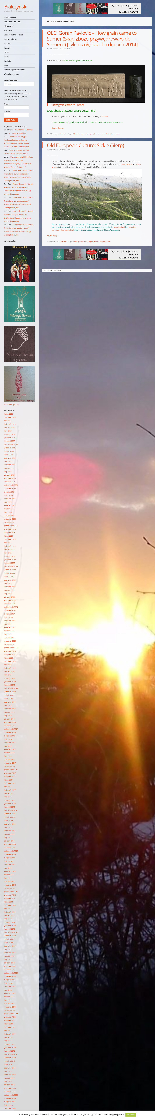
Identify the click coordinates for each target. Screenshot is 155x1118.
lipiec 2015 (8, 861)
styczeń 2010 (9, 1085)
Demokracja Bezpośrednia (14, 69)
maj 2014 (8, 908)
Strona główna (10, 17)
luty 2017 (8, 797)
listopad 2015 (9, 847)
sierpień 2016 (9, 817)
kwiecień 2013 (10, 952)
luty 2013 (8, 959)
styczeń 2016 (9, 841)
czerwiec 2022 (10, 580)
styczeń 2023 (9, 556)
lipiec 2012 (8, 983)
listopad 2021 (9, 604)
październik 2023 (11, 526)
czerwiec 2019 (10, 702)
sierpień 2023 (9, 532)
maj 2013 (8, 949)
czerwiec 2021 (10, 620)
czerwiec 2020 (10, 661)
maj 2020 (8, 664)
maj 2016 (8, 827)
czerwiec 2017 (10, 783)
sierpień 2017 (9, 776)
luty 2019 (8, 715)
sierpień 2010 (9, 1061)
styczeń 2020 (9, 678)
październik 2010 (11, 1054)
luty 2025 (8, 471)
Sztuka (6, 52)
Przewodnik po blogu (12, 22)
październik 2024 (11, 485)
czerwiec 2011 (10, 1027)
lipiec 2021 (8, 617)
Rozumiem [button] (131, 1115)
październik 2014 (11, 892)
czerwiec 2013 (10, 946)
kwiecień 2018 (10, 749)
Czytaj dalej (58, 128)
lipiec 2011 (8, 1024)
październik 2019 (11, 688)
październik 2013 (11, 932)
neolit (75, 241)
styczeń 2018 (9, 759)
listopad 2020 (9, 644)
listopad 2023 (9, 522)
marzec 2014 (9, 915)
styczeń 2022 (9, 597)
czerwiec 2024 (10, 498)
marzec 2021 (9, 631)
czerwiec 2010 (10, 1068)
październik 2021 (11, 607)
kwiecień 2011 (10, 1034)
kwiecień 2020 (10, 668)
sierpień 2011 (9, 1020)
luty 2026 (8, 431)
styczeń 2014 (9, 922)
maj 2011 (8, 1030)
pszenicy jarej (119, 227)
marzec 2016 (9, 834)
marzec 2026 (9, 427)
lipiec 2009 (8, 1105)
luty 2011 (8, 1041)
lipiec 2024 (8, 495)
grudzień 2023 (10, 519)
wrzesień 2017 (10, 773)
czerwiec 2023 (10, 539)
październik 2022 (11, 566)
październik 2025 (11, 444)
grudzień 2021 (10, 600)
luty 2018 (8, 756)
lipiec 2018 (8, 739)
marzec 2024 (9, 509)
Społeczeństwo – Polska (13, 35)
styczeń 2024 (9, 515)
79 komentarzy (105, 241)
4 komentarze (115, 134)
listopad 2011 (9, 1010)
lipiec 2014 (8, 902)
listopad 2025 (9, 441)
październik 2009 (11, 1095)
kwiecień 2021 (10, 627)
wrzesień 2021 (10, 610)
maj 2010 (8, 1071)
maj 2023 (8, 543)
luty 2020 (8, 675)
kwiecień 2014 (10, 912)
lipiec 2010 (8, 1064)
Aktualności (8, 26)
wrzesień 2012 (10, 976)
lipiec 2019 (8, 698)
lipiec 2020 (8, 658)
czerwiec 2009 (10, 1108)
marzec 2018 (9, 753)
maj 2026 (8, 421)
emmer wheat (126, 164)
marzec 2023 (9, 549)
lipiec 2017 (8, 780)
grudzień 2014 (10, 885)
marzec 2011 (9, 1037)
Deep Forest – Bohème (24, 130)
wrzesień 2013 (10, 936)
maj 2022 (8, 583)
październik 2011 (11, 1013)
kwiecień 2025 (10, 465)
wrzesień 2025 (10, 448)
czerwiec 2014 (10, 905)
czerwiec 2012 (10, 986)
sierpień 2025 (9, 451)
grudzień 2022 (10, 559)
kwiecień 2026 (10, 424)
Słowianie (8, 30)
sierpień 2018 (9, 736)
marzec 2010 (9, 1078)
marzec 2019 (9, 712)
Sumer (96, 134)
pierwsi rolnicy (83, 241)
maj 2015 (8, 868)
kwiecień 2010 (10, 1074)
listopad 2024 (9, 482)
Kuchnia (7, 61)
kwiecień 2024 (10, 505)
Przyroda (7, 43)
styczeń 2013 (9, 963)
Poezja (6, 56)
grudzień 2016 (10, 803)
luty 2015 (8, 878)
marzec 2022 (9, 590)
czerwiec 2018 (10, 742)
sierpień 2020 (9, 654)
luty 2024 (8, 512)
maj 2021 (8, 624)
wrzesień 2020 (10, 651)
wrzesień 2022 (10, 570)
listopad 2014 (9, 888)
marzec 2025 (9, 468)
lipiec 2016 (8, 820)
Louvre (105, 116)
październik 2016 (11, 810)
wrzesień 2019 (10, 692)
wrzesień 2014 (10, 895)
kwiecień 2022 (10, 587)
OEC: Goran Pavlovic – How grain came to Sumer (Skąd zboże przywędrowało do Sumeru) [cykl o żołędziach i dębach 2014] (92, 38)
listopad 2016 (9, 807)
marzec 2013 (9, 956)
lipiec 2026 (8, 414)
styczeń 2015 (9, 881)
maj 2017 (8, 786)
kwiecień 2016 (10, 831)
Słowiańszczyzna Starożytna (83, 134)
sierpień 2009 (9, 1102)
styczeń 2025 (9, 475)
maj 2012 (8, 990)
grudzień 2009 (10, 1088)
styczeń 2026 (9, 434)
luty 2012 (8, 1000)
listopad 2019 (9, 685)
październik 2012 (11, 973)
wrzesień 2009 (10, 1098)
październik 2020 (11, 648)
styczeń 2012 (9, 1003)
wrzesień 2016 (10, 814)
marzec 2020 (9, 671)
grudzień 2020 (10, 641)
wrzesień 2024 (10, 488)
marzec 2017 (9, 793)
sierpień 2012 (9, 980)
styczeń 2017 (9, 800)
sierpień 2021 (9, 614)
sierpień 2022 (9, 573)
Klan (6, 65)
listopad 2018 (9, 725)
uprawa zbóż (104, 134)
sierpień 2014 (9, 898)
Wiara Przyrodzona (11, 74)
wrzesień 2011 (10, 1017)
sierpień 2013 (9, 939)
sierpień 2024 (9, 492)
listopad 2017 (9, 766)
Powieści (7, 48)
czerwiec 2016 (10, 824)
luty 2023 (8, 553)
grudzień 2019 (10, 681)
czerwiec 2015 (10, 864)
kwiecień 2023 (10, 546)
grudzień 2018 (10, 722)
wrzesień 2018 (10, 732)
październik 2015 (11, 851)
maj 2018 (8, 746)
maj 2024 (8, 502)
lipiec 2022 (8, 576)
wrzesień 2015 (10, 854)
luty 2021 (8, 634)
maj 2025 (8, 461)
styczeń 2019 (9, 719)
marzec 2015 (9, 875)
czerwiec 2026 (10, 417)
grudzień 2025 (10, 437)
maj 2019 (8, 705)
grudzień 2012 (10, 966)
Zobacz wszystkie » (11, 404)
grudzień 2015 (10, 844)
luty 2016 (8, 837)
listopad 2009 (9, 1091)
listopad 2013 (9, 929)
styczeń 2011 (9, 1044)
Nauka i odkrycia (11, 39)
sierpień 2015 (9, 858)
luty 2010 (8, 1081)
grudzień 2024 (10, 478)
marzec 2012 (9, 997)
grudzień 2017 (10, 763)
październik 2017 (11, 770)
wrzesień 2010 (10, 1058)
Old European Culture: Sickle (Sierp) (85, 145)
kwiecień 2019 (10, 709)
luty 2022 (8, 593)
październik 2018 (11, 729)
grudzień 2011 (10, 1007)
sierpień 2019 (9, 695)
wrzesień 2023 (10, 529)
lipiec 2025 (8, 454)
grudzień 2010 (10, 1047)
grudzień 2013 (10, 925)
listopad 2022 (9, 563)
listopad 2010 (9, 1051)
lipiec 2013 (8, 942)
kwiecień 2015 (10, 871)
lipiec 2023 (8, 536)
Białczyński (15, 6)
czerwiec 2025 (10, 458)
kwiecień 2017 (10, 790)
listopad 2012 (9, 969)
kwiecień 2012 (10, 993)
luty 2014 (8, 919)
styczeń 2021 (9, 637)
